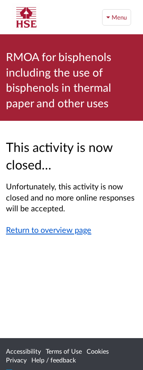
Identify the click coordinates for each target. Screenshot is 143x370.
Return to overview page (48, 229)
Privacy (16, 360)
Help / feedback (53, 360)
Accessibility (23, 351)
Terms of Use (64, 351)
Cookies (98, 351)
